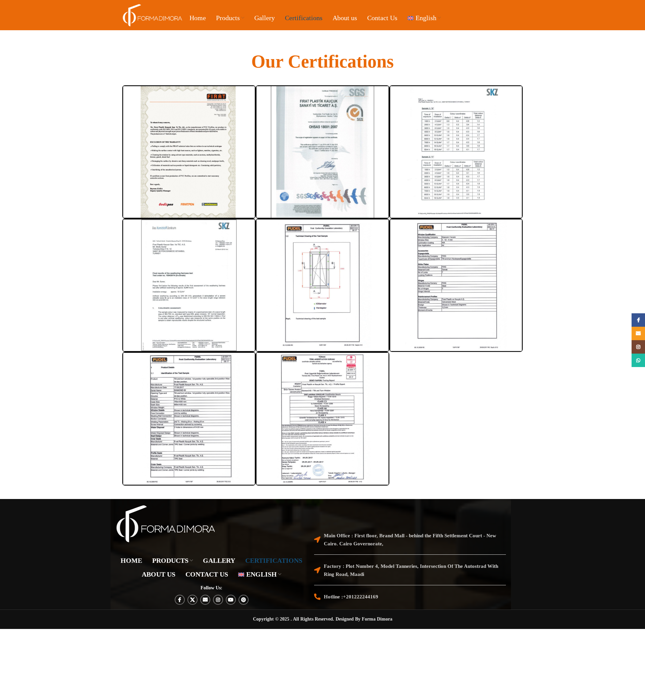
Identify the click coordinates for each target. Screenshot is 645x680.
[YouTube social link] (231, 600)
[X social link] (192, 600)
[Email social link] (205, 600)
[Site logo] (152, 15)
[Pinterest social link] (244, 600)
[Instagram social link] (218, 600)
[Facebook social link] (180, 600)
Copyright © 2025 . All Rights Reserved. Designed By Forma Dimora (322, 619)
